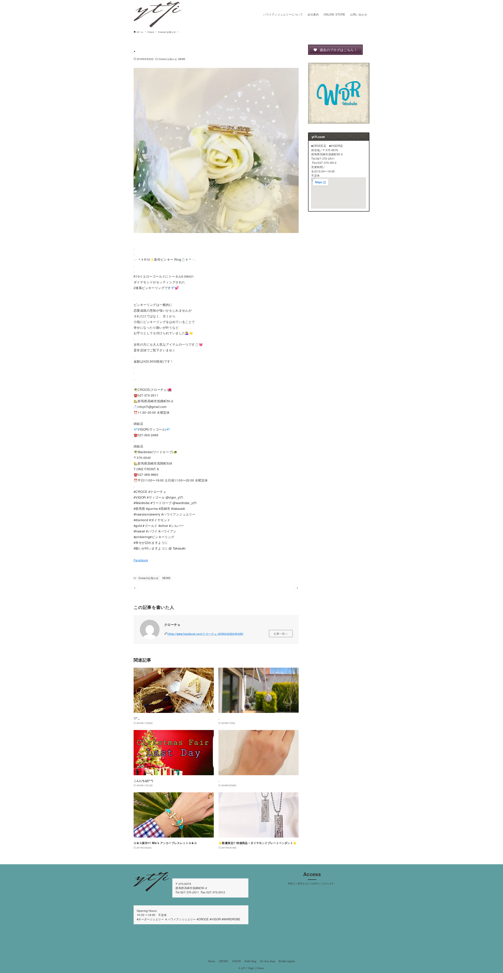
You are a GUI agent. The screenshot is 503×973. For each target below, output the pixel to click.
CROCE (223, 961)
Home (211, 961)
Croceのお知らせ (167, 59)
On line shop (267, 961)
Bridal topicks (287, 961)
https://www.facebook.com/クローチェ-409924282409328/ (205, 633)
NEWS (181, 59)
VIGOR (236, 961)
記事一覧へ (281, 633)
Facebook (141, 560)
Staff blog (250, 961)
